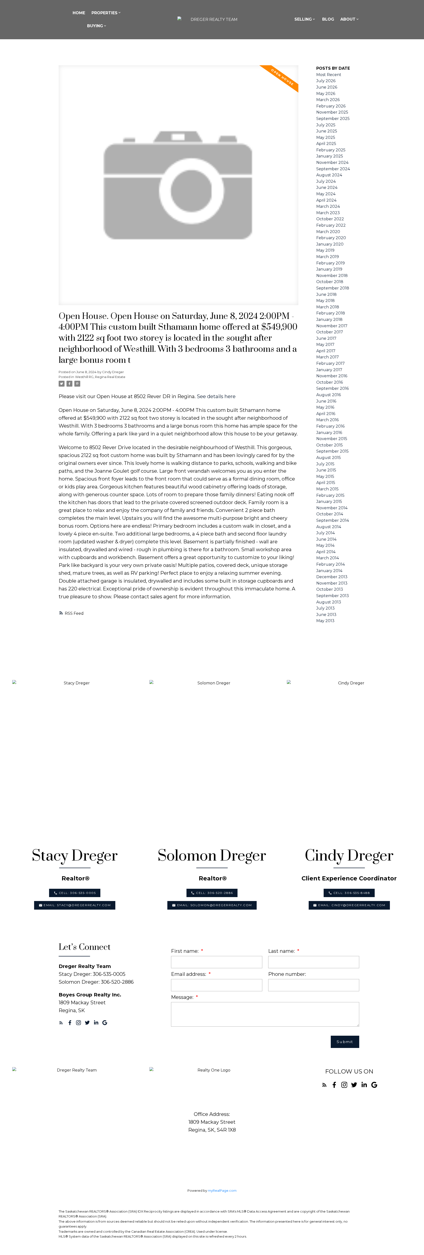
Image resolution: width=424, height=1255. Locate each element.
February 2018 (330, 313)
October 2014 (329, 514)
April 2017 (325, 351)
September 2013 (332, 595)
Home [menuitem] (79, 13)
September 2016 (332, 388)
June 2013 (326, 614)
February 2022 (331, 225)
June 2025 (326, 131)
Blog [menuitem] (328, 19)
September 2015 (332, 451)
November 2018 (332, 275)
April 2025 (326, 143)
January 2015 (329, 501)
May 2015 (325, 476)
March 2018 (327, 307)
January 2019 (329, 269)
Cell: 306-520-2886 (214, 893)
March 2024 (328, 206)
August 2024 (329, 175)
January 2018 (329, 319)
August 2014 (328, 526)
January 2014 (329, 570)
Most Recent (328, 74)
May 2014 (325, 545)
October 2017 (329, 332)
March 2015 (327, 489)
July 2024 (326, 181)
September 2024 (333, 169)
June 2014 (326, 539)
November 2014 (331, 508)
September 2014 (332, 520)
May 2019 (325, 250)
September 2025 (333, 118)
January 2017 (329, 369)
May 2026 (325, 93)
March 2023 (328, 212)
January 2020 (330, 244)
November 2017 (331, 326)
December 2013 (331, 577)
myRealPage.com (222, 1190)
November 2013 (331, 583)
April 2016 (325, 413)
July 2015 (325, 464)
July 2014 (325, 533)
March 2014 (327, 558)
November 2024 (332, 162)
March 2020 (328, 231)
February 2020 (331, 237)
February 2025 (330, 150)
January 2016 (329, 432)
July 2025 (325, 125)
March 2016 (327, 420)
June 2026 (326, 87)
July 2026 (325, 80)
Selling (303, 19)
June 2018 (326, 294)
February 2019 (330, 263)
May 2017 (325, 344)
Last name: (282, 951)
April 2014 (325, 551)
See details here (216, 396)
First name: (185, 951)
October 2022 (330, 219)
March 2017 (327, 357)
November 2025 (332, 112)
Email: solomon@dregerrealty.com (214, 905)
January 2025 (329, 156)
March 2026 (328, 99)
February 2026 (330, 106)
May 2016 (325, 407)
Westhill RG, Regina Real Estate (100, 377)
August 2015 (328, 457)
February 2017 (330, 363)
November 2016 (331, 376)
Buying (95, 26)
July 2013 (325, 608)
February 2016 (330, 426)
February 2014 (330, 564)
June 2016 (326, 401)
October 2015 (329, 445)
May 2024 (325, 194)
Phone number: (287, 974)
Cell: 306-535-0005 (77, 893)
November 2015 (331, 438)
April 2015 (325, 482)
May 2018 (325, 300)
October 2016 (329, 382)
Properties (105, 13)
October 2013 (329, 589)
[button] (74, 893)
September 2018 (332, 288)
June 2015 (326, 470)
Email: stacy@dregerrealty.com (77, 905)
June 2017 (326, 338)
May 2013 (325, 620)
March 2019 (327, 256)
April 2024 (326, 200)
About (348, 19)
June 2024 (326, 187)
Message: (183, 997)
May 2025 (325, 137)
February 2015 (330, 495)
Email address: (189, 974)
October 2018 (329, 281)
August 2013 (328, 602)
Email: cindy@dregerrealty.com (351, 905)
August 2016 (328, 394)
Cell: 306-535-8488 (351, 893)
